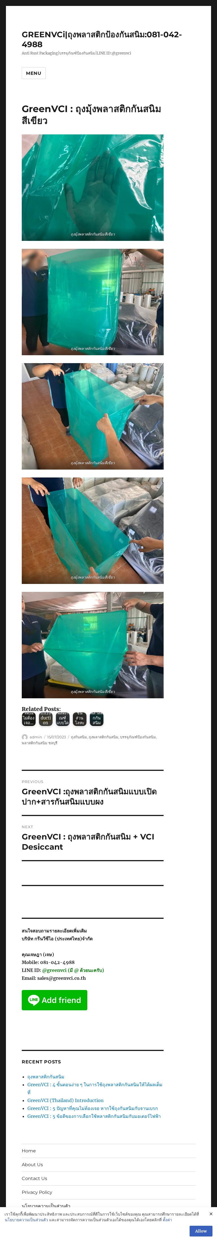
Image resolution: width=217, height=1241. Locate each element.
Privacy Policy (37, 1192)
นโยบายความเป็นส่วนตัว (46, 1206)
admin (36, 737)
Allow (201, 1231)
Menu (34, 73)
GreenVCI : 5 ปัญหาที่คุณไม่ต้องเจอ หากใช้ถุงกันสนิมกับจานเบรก (92, 1108)
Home (29, 1150)
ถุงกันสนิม (79, 737)
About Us (32, 1164)
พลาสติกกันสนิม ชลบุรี (39, 743)
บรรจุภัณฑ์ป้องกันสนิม (138, 737)
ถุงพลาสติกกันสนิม (103, 737)
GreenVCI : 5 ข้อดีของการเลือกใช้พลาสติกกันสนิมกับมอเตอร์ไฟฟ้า (94, 1116)
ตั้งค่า (167, 1219)
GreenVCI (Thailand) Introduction (65, 1100)
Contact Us (34, 1178)
